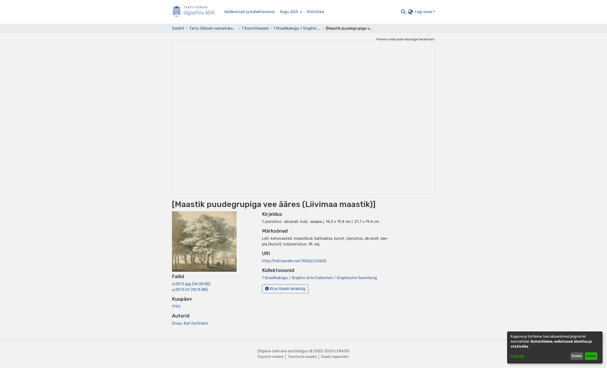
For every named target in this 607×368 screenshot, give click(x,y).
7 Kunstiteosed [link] (255, 28)
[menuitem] (290, 12)
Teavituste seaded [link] (302, 357)
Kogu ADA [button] (289, 11)
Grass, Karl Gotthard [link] (190, 323)
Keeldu (577, 356)
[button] (403, 12)
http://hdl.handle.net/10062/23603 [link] (294, 261)
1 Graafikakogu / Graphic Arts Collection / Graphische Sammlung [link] (297, 28)
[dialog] (554, 347)
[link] (191, 284)
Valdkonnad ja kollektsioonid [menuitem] (249, 11)
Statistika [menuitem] (315, 11)
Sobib (591, 356)
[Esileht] (195, 12)
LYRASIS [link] (342, 351)
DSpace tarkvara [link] (272, 351)
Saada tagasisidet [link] (335, 357)
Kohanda (517, 356)
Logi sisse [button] (424, 11)
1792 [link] (176, 306)
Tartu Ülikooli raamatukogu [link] (213, 28)
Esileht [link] (178, 28)
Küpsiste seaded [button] (270, 357)
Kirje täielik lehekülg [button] (287, 288)
